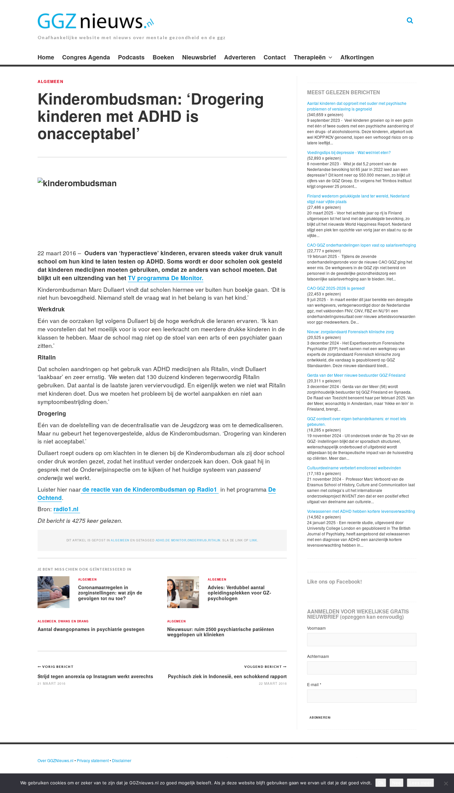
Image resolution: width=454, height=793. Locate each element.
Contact (275, 57)
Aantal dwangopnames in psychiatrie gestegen (91, 629)
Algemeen (50, 81)
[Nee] (445, 783)
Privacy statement (93, 760)
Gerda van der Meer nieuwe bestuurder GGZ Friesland (356, 375)
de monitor (176, 540)
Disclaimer (121, 760)
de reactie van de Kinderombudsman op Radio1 (150, 489)
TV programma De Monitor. (165, 278)
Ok (381, 782)
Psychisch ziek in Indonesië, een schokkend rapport (227, 676)
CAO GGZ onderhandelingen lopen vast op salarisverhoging (361, 245)
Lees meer (420, 782)
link (253, 540)
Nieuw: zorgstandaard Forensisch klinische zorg (350, 331)
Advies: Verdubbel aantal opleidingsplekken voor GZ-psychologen (239, 592)
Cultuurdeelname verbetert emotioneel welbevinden (354, 467)
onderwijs (197, 540)
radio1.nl (67, 509)
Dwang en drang (73, 621)
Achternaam (318, 656)
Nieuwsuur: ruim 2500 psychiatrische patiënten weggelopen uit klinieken (220, 632)
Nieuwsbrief (199, 57)
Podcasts (131, 57)
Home (46, 57)
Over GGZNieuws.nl (55, 760)
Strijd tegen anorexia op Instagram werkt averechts (95, 676)
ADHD (160, 540)
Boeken (163, 57)
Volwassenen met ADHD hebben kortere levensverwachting (361, 511)
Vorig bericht (58, 667)
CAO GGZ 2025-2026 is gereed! (336, 288)
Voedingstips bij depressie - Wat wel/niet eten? (349, 152)
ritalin (214, 540)
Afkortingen (357, 57)
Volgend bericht (263, 667)
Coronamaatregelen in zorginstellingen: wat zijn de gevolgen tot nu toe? (110, 592)
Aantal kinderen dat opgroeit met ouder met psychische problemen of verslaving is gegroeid (356, 106)
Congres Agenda (86, 57)
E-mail (314, 684)
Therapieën (310, 57)
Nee (396, 782)
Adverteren (240, 57)
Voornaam (316, 628)
